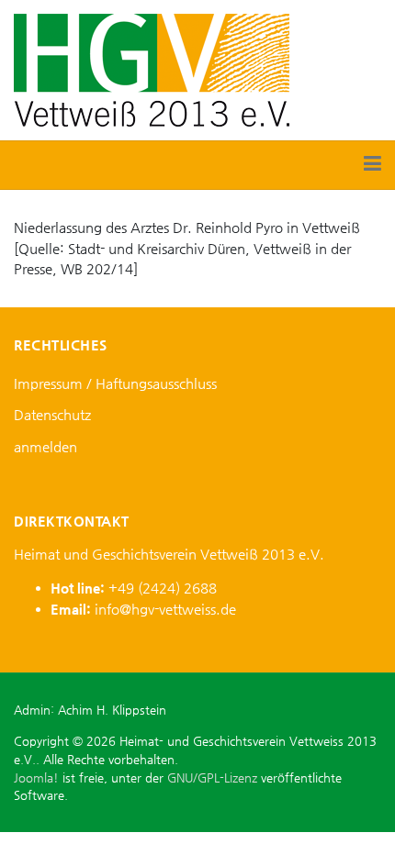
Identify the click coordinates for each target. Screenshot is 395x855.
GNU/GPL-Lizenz (212, 777)
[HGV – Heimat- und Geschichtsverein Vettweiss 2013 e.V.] (151, 68)
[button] (372, 165)
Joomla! (36, 777)
